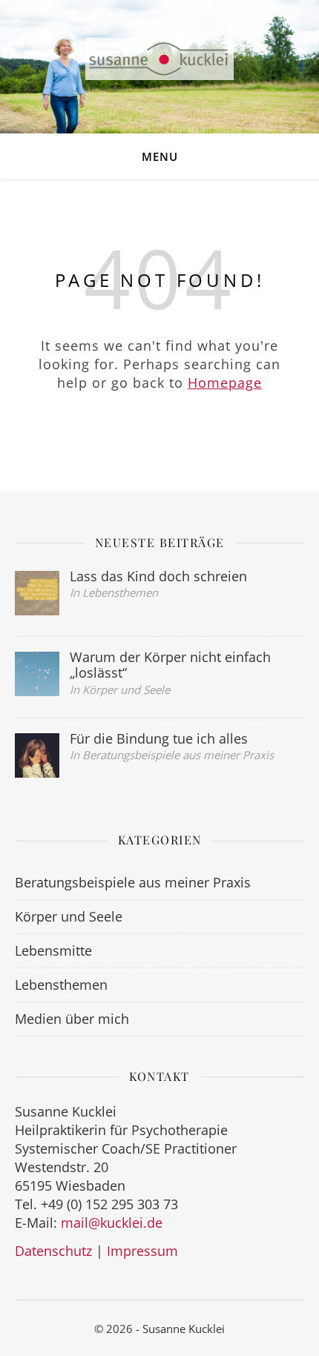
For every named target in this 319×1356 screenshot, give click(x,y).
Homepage (225, 382)
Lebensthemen (61, 984)
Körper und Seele (68, 916)
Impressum (142, 1251)
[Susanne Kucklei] (159, 59)
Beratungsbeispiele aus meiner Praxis (133, 882)
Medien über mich (72, 1019)
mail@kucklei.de (111, 1222)
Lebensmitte (53, 950)
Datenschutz (53, 1251)
